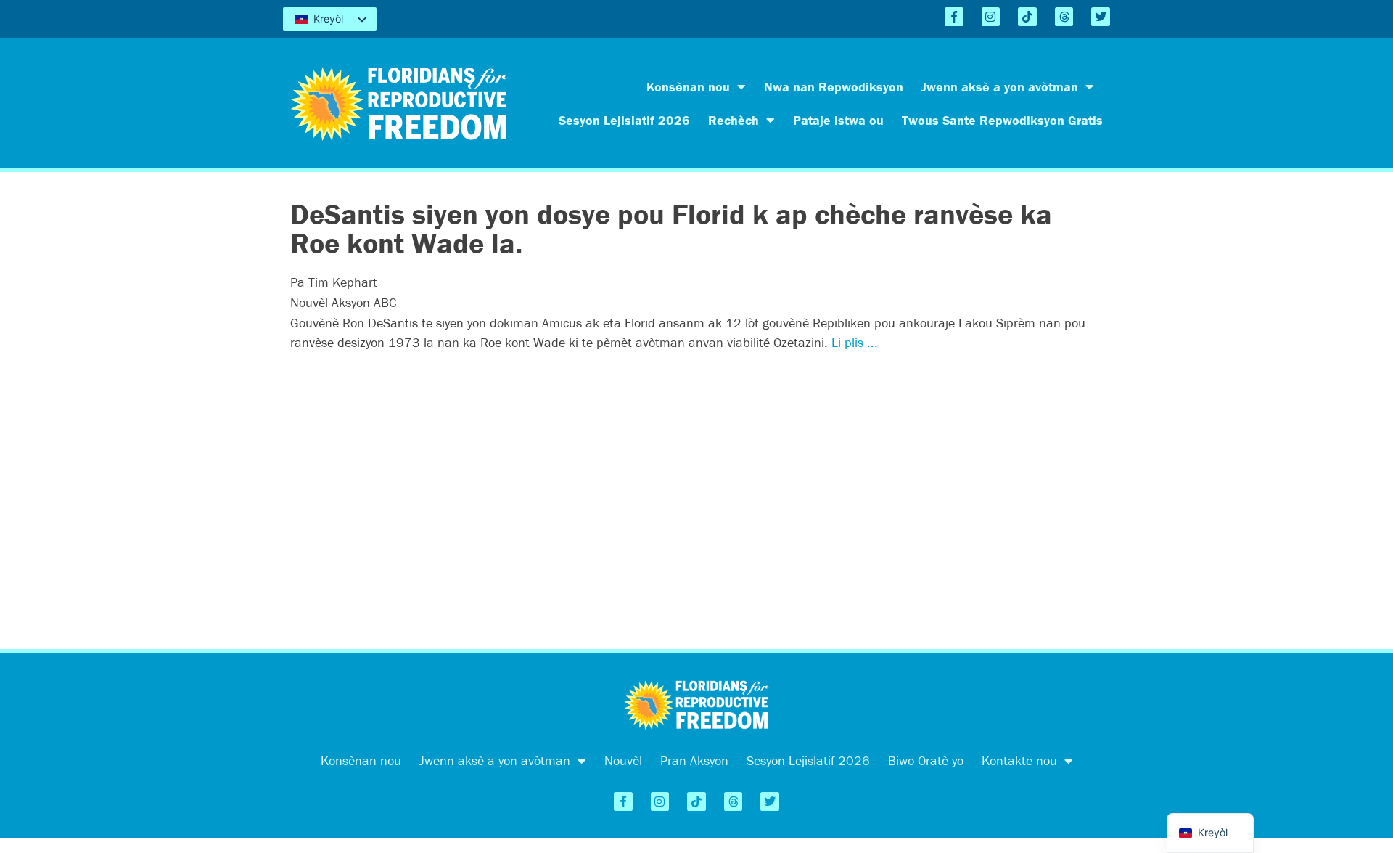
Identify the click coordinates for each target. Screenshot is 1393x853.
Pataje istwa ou (838, 120)
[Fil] (1064, 16)
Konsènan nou (688, 86)
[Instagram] (991, 16)
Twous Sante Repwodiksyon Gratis (1002, 120)
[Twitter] (1100, 16)
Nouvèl (623, 760)
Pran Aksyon (694, 760)
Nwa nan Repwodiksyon (833, 86)
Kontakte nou (1019, 760)
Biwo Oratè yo (925, 760)
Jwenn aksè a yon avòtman (999, 86)
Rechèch (733, 120)
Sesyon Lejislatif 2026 (624, 120)
